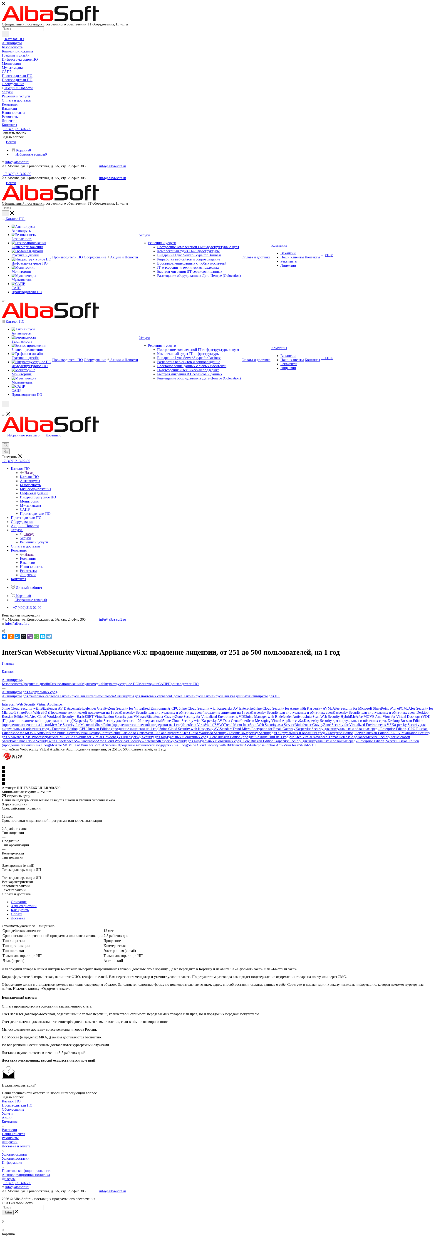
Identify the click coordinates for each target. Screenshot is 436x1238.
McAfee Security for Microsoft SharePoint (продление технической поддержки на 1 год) (116, 725)
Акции (7, 1117)
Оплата (16, 914)
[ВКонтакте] (4, 636)
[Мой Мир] (17, 636)
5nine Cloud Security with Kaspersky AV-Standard (196, 729)
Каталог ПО (29, 477)
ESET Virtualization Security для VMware (115, 716)
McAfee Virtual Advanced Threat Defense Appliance (328, 737)
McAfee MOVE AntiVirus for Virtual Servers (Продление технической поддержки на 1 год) (119, 745)
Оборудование (13, 1109)
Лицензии (9, 1142)
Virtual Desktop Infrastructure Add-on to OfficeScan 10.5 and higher (127, 733)
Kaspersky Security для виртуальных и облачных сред (292, 712)
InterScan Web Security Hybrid (328, 716)
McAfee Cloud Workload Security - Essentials (209, 733)
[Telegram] (49, 636)
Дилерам (8, 1179)
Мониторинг (148, 684)
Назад (29, 473)
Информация (12, 1162)
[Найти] (5, 34)
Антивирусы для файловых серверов (30, 696)
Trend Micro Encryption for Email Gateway (264, 729)
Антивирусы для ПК (264, 696)
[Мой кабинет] (4, 410)
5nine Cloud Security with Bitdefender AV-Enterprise (226, 745)
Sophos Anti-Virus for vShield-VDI (290, 745)
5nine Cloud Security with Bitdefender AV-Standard (54, 741)
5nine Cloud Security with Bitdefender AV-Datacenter (40, 708)
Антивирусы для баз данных (225, 696)
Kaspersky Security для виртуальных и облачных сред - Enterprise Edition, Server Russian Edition (315, 733)
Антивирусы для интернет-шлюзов (86, 696)
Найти (8, 1212)
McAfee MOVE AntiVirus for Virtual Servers (45, 733)
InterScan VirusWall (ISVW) (203, 725)
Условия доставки (16, 1158)
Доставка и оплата (16, 1146)
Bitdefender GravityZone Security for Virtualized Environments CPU (129, 708)
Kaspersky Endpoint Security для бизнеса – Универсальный (118, 721)
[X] (23, 636)
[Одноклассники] (11, 636)
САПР (163, 684)
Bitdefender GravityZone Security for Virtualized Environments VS (343, 725)
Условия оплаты (14, 1154)
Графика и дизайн (36, 684)
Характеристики (24, 906)
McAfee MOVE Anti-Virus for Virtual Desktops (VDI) (86, 737)
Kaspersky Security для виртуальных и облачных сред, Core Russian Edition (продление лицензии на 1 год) (208, 737)
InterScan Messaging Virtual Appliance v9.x (272, 721)
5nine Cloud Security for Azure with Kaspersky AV (291, 708)
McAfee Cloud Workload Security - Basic (55, 716)
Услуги (25, 538)
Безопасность (12, 684)
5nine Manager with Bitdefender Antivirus (275, 716)
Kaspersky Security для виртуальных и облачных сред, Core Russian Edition (216, 741)
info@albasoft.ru (17, 162)
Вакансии (9, 1130)
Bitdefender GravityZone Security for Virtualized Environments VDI (195, 716)
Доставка (18, 918)
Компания (28, 558)
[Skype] (42, 636)
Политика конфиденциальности (27, 1171)
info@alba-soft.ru (112, 166)
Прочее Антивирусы (187, 696)
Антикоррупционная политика (26, 1175)
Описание (19, 902)
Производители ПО (183, 684)
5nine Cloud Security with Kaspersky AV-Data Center (201, 721)
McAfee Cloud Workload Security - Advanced (125, 741)
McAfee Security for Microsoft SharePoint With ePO (366, 708)
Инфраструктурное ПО (120, 684)
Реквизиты (10, 1138)
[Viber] (30, 636)
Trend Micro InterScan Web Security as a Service (259, 725)
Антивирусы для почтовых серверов (142, 696)
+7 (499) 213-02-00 (17, 129)
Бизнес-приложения (65, 684)
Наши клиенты (13, 1134)
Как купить (20, 910)
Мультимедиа (91, 684)
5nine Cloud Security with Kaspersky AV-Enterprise (216, 708)
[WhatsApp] (36, 636)
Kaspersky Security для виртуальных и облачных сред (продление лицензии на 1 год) (185, 712)
